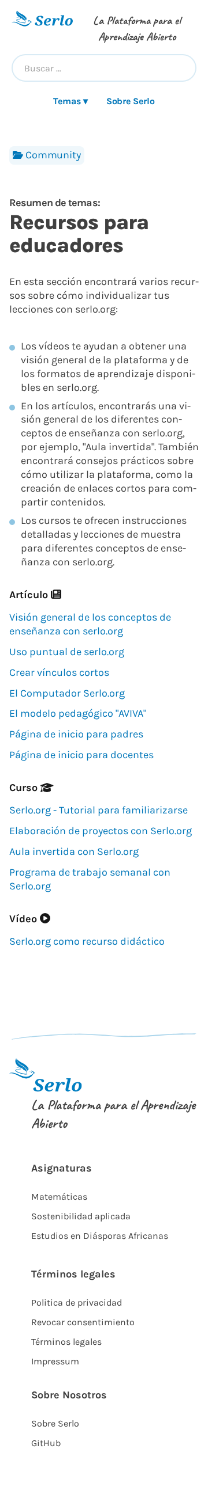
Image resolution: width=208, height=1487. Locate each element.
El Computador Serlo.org (67, 693)
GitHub (46, 1442)
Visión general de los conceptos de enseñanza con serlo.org (90, 624)
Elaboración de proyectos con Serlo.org (100, 830)
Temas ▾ (70, 101)
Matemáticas (59, 1196)
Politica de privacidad (76, 1302)
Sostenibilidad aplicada (81, 1216)
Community (53, 155)
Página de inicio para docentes (81, 754)
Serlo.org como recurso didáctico (87, 941)
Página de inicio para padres (76, 734)
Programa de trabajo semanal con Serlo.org (89, 879)
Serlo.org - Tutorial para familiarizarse (98, 810)
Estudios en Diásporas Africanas (99, 1235)
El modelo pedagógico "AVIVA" (77, 713)
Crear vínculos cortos (59, 672)
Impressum (55, 1361)
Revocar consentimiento (83, 1322)
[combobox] (104, 68)
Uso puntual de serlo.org (66, 651)
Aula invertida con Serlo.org (74, 851)
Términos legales (66, 1341)
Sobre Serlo (130, 101)
